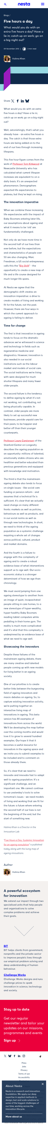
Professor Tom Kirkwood (26, 164)
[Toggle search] (5, 5)
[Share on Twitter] (13, 101)
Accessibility (24, 1077)
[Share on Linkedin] (22, 101)
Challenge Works (15, 975)
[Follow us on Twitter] (5, 1056)
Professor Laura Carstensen (19, 441)
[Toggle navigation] (42, 4)
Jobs (24, 1067)
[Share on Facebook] (17, 101)
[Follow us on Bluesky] (9, 1056)
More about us (14, 1117)
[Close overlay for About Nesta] (43, 1084)
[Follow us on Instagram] (23, 1056)
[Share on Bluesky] (27, 101)
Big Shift (24, 266)
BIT (6, 946)
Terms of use (24, 1074)
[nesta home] (24, 4)
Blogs (6, 15)
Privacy (24, 1070)
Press (24, 1063)
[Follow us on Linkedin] (19, 1056)
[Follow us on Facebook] (14, 1056)
